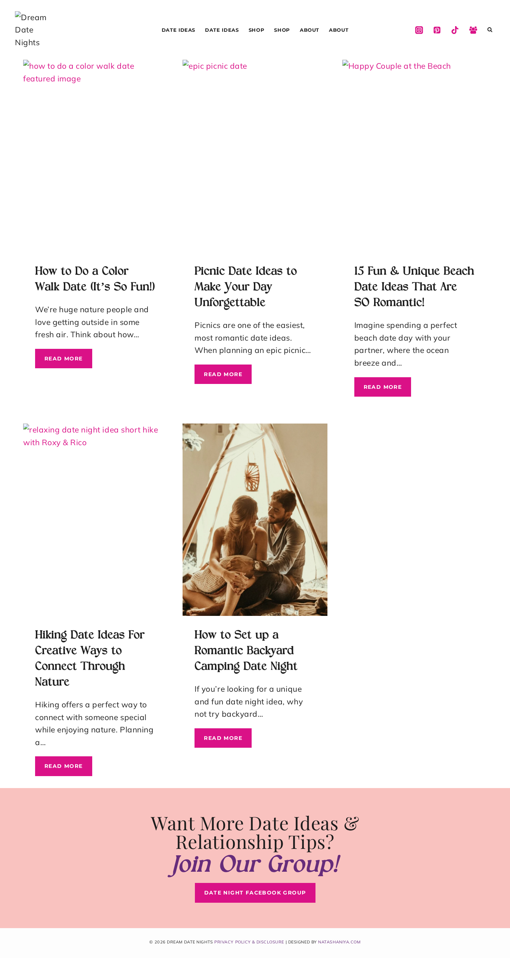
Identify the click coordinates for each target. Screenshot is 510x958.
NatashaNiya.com (339, 942)
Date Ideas (179, 30)
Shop (257, 30)
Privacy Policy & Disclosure (249, 942)
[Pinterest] (437, 30)
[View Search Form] (490, 30)
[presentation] (95, 156)
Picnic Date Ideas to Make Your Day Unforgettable (246, 287)
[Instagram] (419, 30)
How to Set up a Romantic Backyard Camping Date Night (246, 651)
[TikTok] (455, 30)
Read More (68, 361)
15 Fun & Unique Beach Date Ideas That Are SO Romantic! (414, 287)
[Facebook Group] (473, 30)
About (309, 30)
